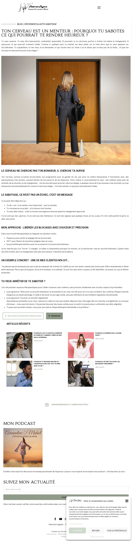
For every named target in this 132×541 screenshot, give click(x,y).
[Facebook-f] (55, 519)
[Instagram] (66, 519)
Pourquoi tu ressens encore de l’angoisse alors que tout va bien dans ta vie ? (47, 364)
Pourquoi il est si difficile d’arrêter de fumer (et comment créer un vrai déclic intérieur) (48, 335)
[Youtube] (60, 519)
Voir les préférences (117, 530)
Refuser (96, 530)
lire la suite (38, 341)
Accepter (77, 530)
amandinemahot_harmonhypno (69, 404)
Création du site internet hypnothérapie (66, 531)
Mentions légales (56, 524)
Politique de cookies (97, 536)
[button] (127, 501)
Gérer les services (76, 524)
